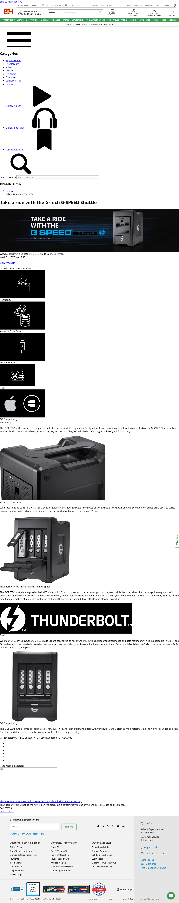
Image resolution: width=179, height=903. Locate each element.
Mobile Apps (126, 889)
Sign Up (69, 826)
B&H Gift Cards (148, 863)
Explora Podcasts (15, 127)
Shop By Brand (17, 870)
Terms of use (92, 899)
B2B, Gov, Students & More (26, 5)
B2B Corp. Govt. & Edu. (102, 855)
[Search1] (21, 164)
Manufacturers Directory (62, 866)
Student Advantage (101, 851)
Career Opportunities (61, 870)
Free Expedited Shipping (153, 867)
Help (157, 5)
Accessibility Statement (150, 899)
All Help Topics (17, 874)
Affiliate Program (58, 862)
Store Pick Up (148, 859)
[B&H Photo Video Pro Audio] (10, 12)
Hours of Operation (60, 855)
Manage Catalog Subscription (23, 855)
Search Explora (8, 177)
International (16, 862)
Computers (11, 77)
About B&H (56, 847)
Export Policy (128, 899)
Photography (12, 63)
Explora (10, 191)
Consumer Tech (14, 80)
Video (9, 67)
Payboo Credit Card (60, 858)
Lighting (10, 84)
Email (14, 827)
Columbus (88, 24)
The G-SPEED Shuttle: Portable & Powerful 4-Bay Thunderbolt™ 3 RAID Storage (41, 801)
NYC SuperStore (136, 5)
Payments (14, 858)
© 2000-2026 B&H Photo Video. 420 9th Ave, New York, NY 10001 (35, 899)
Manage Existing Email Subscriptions (27, 834)
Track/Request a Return (21, 851)
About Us (148, 5)
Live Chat (166, 5)
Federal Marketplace (101, 847)
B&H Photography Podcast (104, 866)
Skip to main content (11, 1)
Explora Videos (13, 105)
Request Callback (153, 847)
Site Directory (16, 866)
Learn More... (7, 811)
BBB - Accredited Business (17, 889)
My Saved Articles (15, 149)
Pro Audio (11, 73)
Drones (9, 70)
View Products (7, 262)
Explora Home (13, 60)
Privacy (110, 899)
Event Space (97, 858)
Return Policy (16, 847)
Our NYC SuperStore (60, 851)
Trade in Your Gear (154, 853)
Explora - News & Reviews (104, 862)
